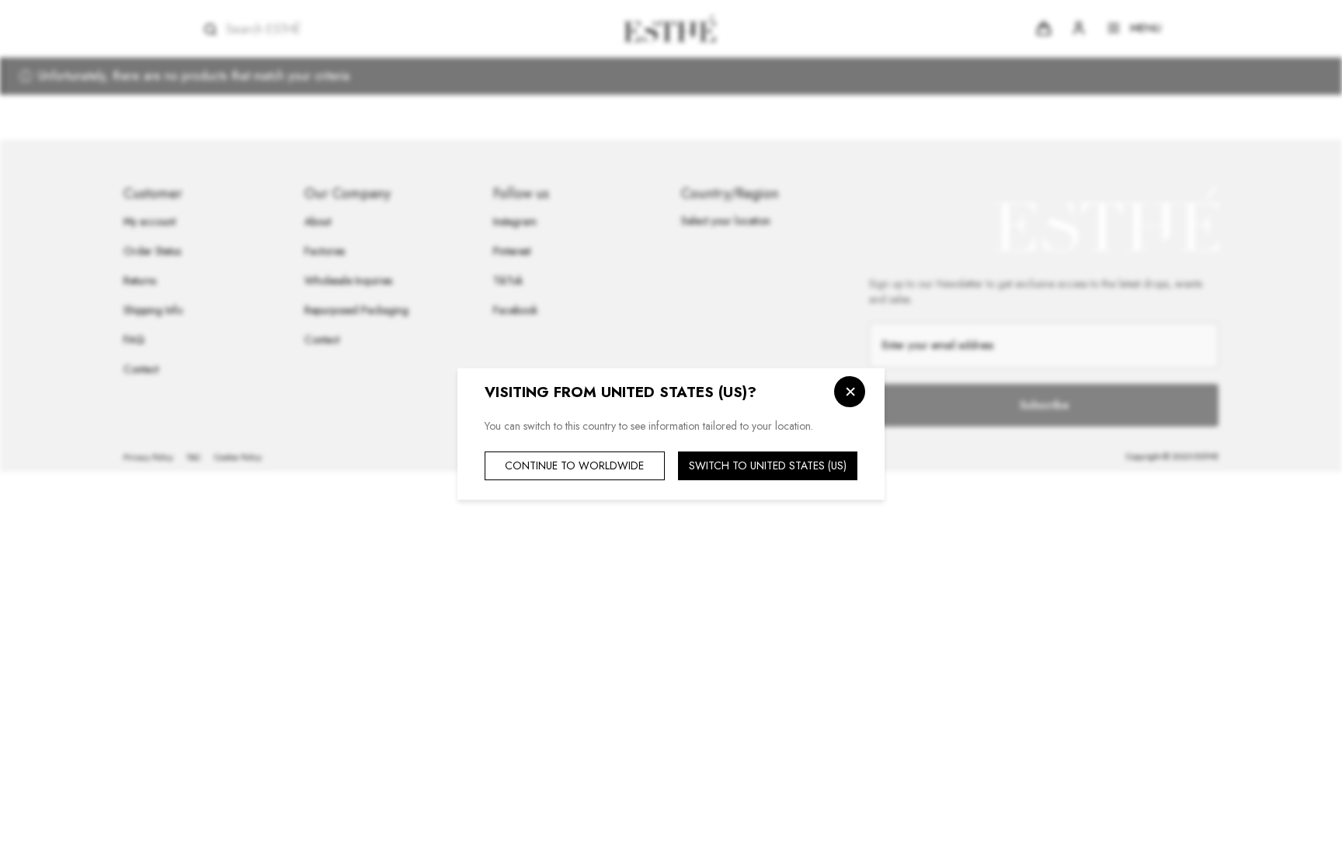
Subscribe (1044, 405)
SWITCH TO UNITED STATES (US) (768, 465)
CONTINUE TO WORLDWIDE (574, 465)
